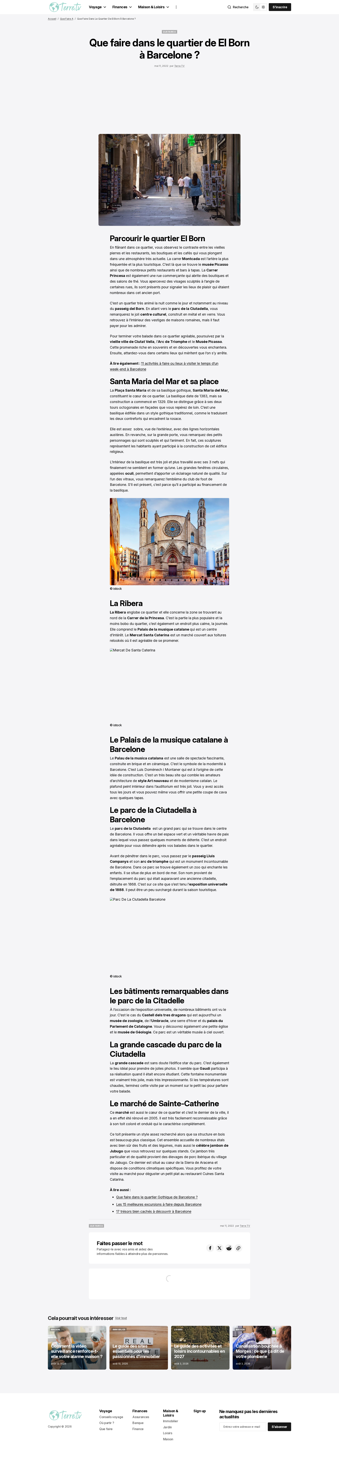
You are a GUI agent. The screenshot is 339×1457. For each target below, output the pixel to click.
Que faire (106, 1429)
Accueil (52, 18)
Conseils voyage (111, 1417)
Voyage (95, 7)
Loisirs (167, 1433)
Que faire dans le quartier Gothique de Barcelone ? (157, 1197)
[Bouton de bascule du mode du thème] (260, 7)
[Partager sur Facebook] (210, 1248)
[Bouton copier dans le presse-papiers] (238, 1248)
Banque (137, 1423)
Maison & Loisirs (151, 7)
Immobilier (170, 1421)
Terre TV (179, 65)
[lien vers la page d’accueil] (65, 7)
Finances (119, 7)
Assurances (140, 1417)
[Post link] (77, 1348)
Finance (138, 1429)
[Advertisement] (169, 99)
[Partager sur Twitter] (219, 1248)
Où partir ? (106, 1423)
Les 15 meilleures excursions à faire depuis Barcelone (158, 1204)
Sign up (199, 1411)
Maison (168, 1439)
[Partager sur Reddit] (229, 1248)
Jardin (167, 1427)
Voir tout (121, 1318)
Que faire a (66, 18)
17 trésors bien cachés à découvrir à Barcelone (153, 1211)
